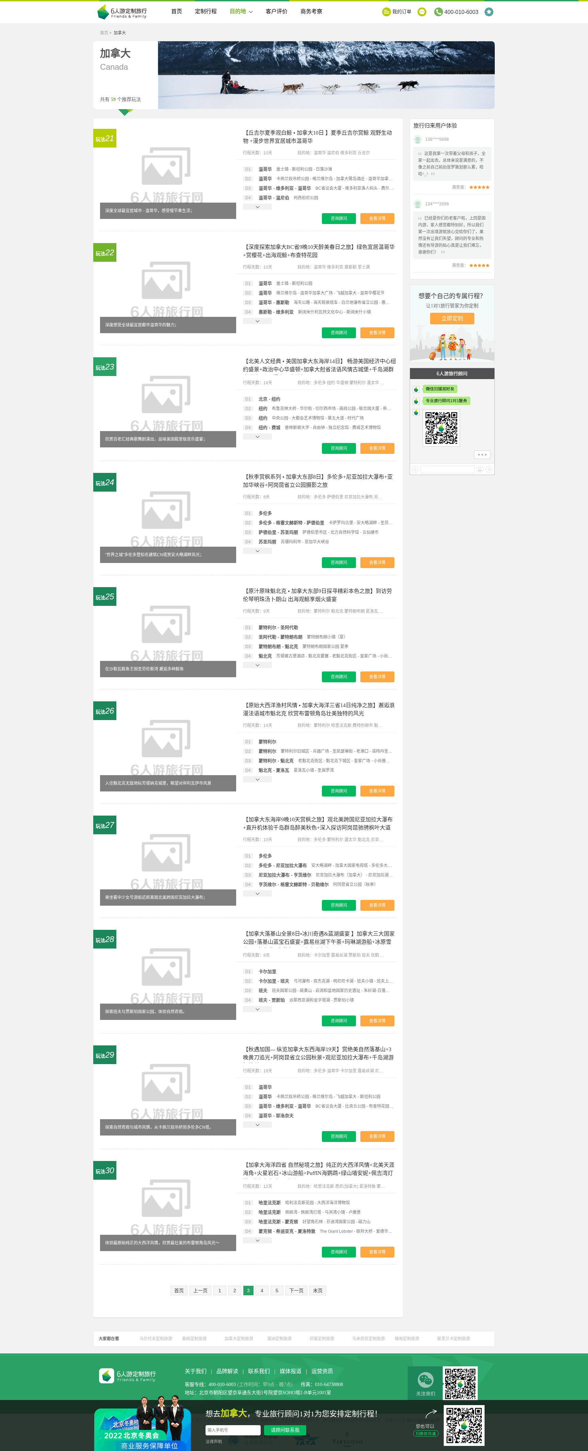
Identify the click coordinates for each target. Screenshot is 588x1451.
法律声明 (214, 1441)
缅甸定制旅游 (407, 1338)
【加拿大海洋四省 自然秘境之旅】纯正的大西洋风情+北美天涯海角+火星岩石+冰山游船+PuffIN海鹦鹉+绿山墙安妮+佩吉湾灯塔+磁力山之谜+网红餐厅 (318, 1173)
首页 (176, 11)
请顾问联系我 (285, 1430)
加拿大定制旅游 (239, 1338)
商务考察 (311, 11)
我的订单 (401, 11)
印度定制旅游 (322, 1338)
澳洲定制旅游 (279, 1338)
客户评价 (277, 11)
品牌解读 (227, 1371)
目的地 (238, 11)
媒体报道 (290, 1371)
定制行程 (206, 11)
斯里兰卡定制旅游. (454, 1338)
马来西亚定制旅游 (368, 1338)
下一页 (296, 1290)
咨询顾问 (339, 218)
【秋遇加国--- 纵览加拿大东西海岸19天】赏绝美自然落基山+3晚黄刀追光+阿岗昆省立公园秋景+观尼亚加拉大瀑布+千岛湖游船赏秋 (318, 1057)
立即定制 (452, 318)
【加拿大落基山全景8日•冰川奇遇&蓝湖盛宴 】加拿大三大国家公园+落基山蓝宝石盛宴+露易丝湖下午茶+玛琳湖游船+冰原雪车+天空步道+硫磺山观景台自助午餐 (319, 942)
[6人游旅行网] (124, 12)
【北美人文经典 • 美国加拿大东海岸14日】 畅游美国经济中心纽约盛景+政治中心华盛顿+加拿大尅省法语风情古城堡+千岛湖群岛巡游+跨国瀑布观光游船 (319, 369)
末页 (318, 1290)
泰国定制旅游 (194, 1338)
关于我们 (196, 1371)
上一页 (200, 1290)
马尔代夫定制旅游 (156, 1338)
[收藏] (490, 11)
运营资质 (322, 1371)
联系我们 (259, 1371)
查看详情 (377, 218)
